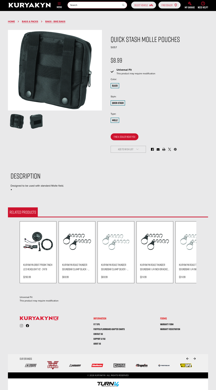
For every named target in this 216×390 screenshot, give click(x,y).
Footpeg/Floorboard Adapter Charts (109, 329)
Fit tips (96, 324)
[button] (190, 5)
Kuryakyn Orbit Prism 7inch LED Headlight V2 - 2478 (37, 267)
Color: (120, 79)
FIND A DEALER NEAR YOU (124, 137)
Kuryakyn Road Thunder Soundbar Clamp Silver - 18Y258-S (114, 267)
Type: (119, 113)
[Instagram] (21, 325)
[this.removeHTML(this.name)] (38, 241)
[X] (169, 149)
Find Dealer (167, 5)
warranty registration (170, 329)
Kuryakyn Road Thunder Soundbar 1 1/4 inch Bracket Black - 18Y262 (154, 267)
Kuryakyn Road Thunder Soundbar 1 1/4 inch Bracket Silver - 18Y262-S (193, 267)
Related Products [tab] (23, 212)
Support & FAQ (99, 338)
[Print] (163, 149)
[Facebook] (152, 149)
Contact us (98, 334)
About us (97, 343)
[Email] (158, 149)
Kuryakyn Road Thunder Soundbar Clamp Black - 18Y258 (75, 267)
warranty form (167, 324)
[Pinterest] (175, 149)
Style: (120, 96)
